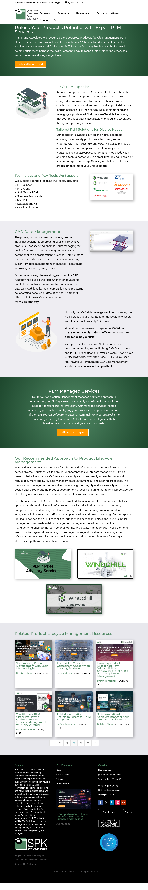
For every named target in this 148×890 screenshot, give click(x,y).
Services (45, 13)
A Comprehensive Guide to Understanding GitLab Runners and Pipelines (72, 816)
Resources (82, 13)
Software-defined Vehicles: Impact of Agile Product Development (113, 717)
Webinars (60, 779)
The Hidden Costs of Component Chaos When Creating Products (73, 666)
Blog (58, 770)
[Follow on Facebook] (100, 802)
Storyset (40, 855)
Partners (101, 13)
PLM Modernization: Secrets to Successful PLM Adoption (74, 717)
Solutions (63, 13)
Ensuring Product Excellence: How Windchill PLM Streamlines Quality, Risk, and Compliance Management (113, 670)
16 (88, 743)
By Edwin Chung (24, 673)
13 (67, 743)
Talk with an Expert (30, 64)
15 (81, 743)
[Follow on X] (106, 802)
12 (60, 743)
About (115, 13)
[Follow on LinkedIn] (112, 802)
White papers (62, 784)
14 (74, 743)
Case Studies (62, 775)
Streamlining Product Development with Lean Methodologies (32, 666)
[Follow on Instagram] (117, 802)
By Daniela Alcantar (106, 681)
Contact (44, 20)
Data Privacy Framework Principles (31, 860)
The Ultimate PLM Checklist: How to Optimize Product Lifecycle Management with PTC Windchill (31, 719)
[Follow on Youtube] (123, 802)
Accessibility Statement (26, 864)
